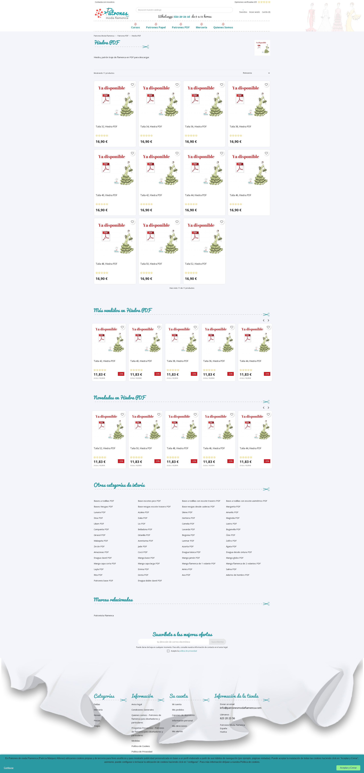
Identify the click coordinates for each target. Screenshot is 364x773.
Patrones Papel (156, 27)
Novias (97, 715)
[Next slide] (268, 320)
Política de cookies (249, 762)
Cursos (135, 27)
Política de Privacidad (142, 751)
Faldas (97, 704)
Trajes (97, 725)
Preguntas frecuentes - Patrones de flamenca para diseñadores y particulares (148, 731)
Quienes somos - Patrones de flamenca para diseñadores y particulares (146, 719)
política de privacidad (188, 651)
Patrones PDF (181, 27)
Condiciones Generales (143, 709)
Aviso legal (137, 704)
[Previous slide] (264, 320)
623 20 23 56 (182, 16)
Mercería (201, 27)
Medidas (136, 740)
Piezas (97, 720)
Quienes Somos (223, 27)
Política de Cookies (141, 746)
